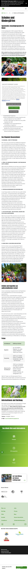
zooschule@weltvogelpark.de (12, 418)
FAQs (2, 514)
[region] (14, 98)
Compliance (4, 520)
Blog (15, 514)
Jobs (15, 508)
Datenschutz (4, 549)
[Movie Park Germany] (6, 533)
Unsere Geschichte (18, 517)
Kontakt (3, 517)
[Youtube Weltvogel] (25, 524)
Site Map (3, 511)
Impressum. (8, 100)
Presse (15, 511)
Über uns (3, 508)
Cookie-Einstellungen (6, 552)
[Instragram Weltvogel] (13, 524)
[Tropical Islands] (19, 533)
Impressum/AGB (5, 551)
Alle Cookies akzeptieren (14, 107)
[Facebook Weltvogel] (2, 524)
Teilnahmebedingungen (19, 520)
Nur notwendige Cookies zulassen (13, 104)
